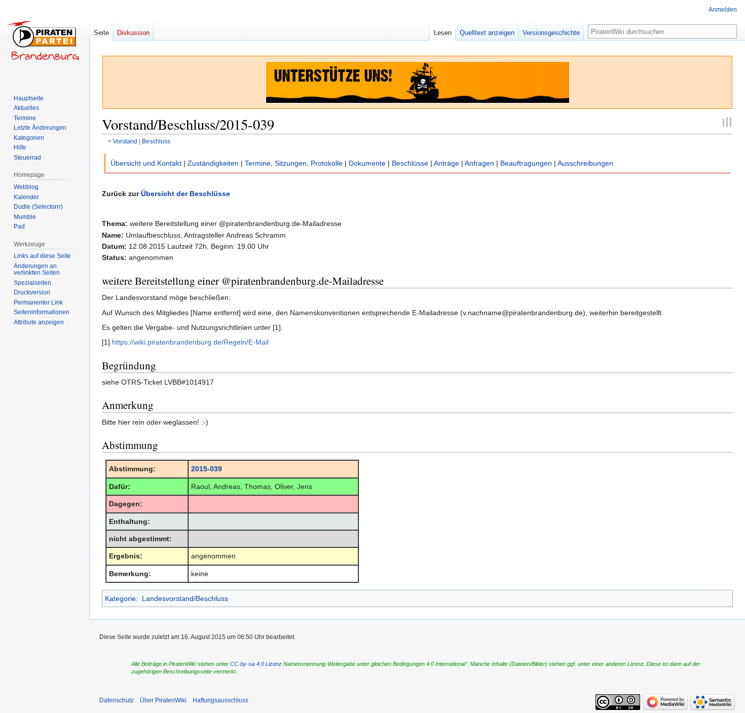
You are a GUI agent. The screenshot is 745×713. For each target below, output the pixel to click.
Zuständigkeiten (213, 163)
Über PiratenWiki (163, 700)
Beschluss (156, 141)
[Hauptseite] (44, 40)
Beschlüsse (410, 163)
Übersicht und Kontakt (145, 163)
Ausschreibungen (585, 163)
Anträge (446, 163)
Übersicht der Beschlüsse (185, 194)
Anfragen (479, 163)
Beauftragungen (526, 163)
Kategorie (120, 598)
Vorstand (125, 141)
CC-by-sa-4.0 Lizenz (256, 664)
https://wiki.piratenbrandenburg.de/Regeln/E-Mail (190, 342)
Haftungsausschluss (220, 700)
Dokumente (367, 163)
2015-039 (206, 469)
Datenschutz (116, 700)
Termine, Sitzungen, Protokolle (294, 163)
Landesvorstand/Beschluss (185, 598)
